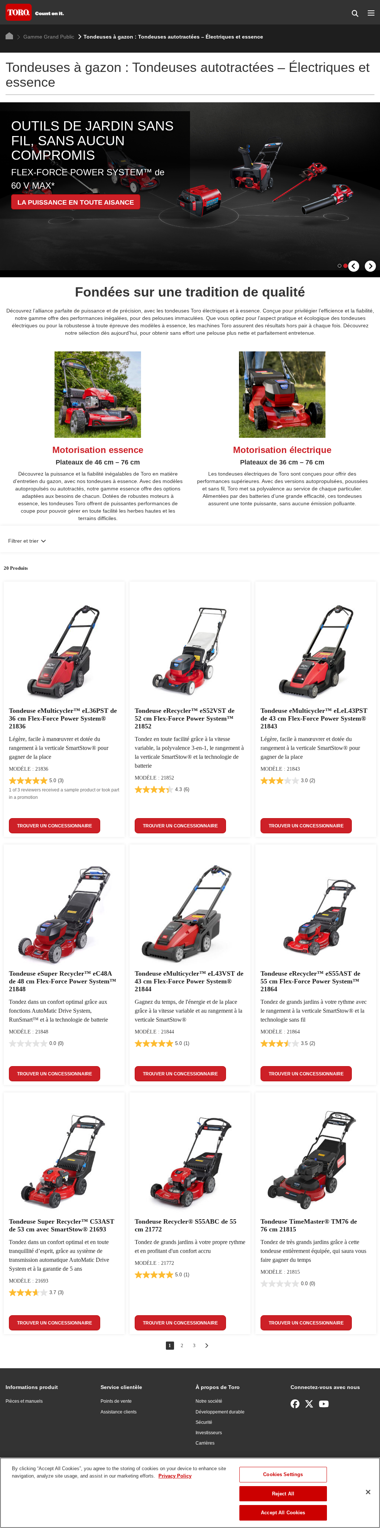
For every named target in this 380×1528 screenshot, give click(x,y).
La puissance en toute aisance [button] (75, 202)
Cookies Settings (283, 1474)
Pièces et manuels (24, 1401)
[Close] (368, 1492)
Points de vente (116, 1401)
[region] (190, 1493)
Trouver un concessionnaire (54, 826)
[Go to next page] (206, 1346)
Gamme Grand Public (48, 37)
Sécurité (204, 1422)
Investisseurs (209, 1432)
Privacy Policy (174, 1476)
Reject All (283, 1493)
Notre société (209, 1401)
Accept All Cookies (283, 1512)
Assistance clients (119, 1412)
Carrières (205, 1443)
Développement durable (220, 1412)
